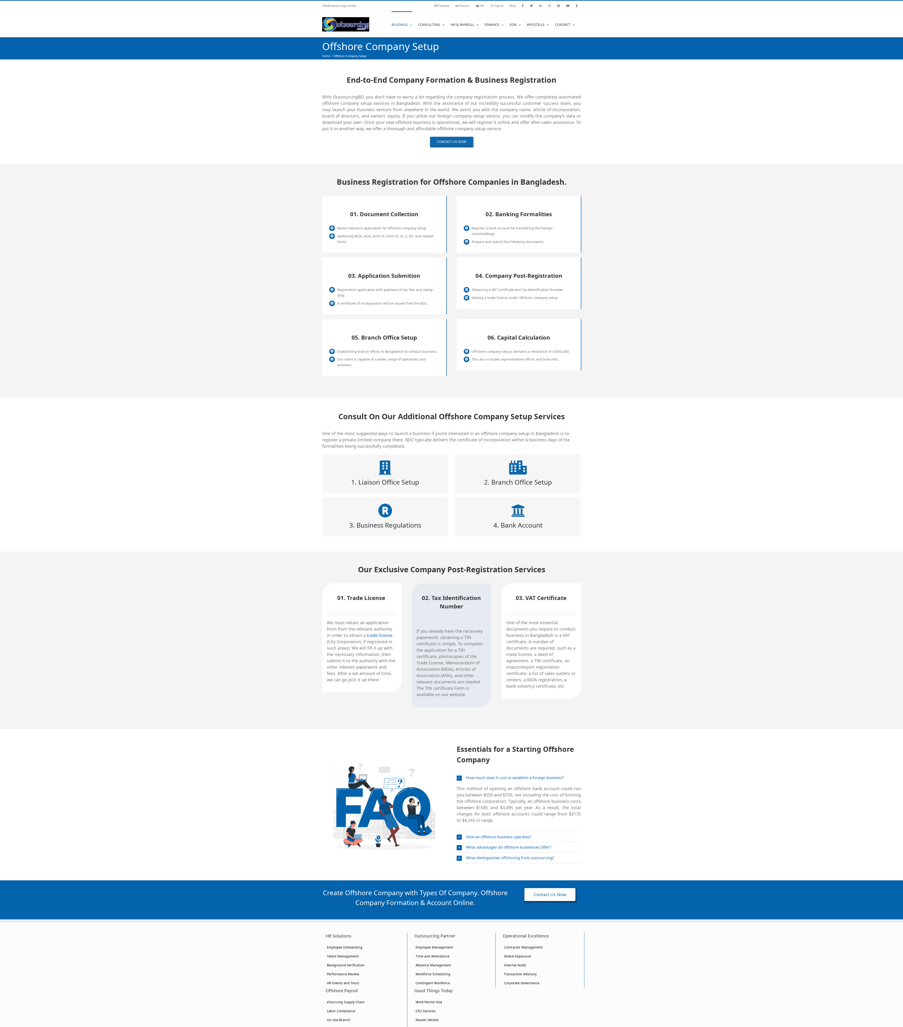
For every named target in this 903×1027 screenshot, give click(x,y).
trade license (379, 635)
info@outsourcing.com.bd (339, 6)
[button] (519, 778)
